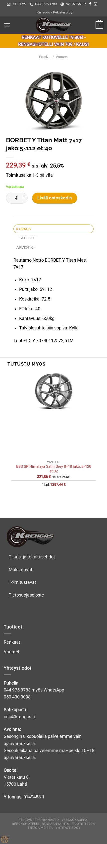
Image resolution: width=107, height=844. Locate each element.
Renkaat (12, 642)
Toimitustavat (22, 582)
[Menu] (7, 25)
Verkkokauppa (74, 820)
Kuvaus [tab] (23, 229)
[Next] (27, 501)
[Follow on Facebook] (90, 4)
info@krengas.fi (19, 716)
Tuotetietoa (83, 824)
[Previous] (12, 501)
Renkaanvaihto (56, 824)
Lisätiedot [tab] (26, 238)
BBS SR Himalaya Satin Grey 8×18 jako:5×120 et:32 (53, 468)
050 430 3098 (17, 696)
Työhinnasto (47, 820)
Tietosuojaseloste (26, 595)
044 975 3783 (17, 690)
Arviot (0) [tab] (25, 247)
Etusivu (45, 57)
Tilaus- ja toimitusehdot (32, 556)
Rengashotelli (25, 824)
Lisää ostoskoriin (54, 197)
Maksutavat (20, 569)
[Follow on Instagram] (95, 4)
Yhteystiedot (68, 828)
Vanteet (62, 57)
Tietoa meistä (40, 828)
